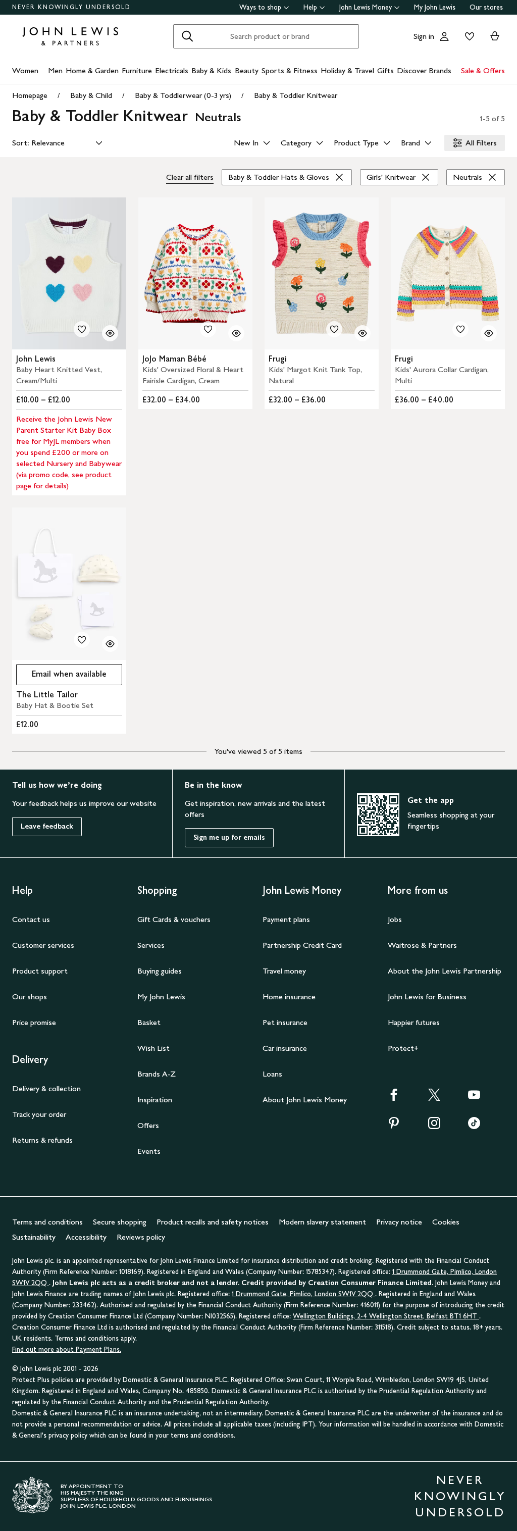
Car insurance (285, 1048)
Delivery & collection (46, 1088)
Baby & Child (91, 95)
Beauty (246, 70)
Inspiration (154, 1099)
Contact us (31, 919)
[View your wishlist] (467, 36)
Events (149, 1151)
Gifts (385, 70)
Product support (40, 971)
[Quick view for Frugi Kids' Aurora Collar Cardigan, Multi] (489, 333)
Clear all (190, 177)
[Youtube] (474, 1098)
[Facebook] (394, 1098)
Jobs (395, 919)
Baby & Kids (211, 70)
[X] (434, 1098)
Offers (148, 1125)
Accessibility (86, 1237)
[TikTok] (474, 1126)
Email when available (61, 676)
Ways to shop (260, 7)
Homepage (29, 95)
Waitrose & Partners (422, 945)
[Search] (187, 36)
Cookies (445, 1222)
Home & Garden (92, 70)
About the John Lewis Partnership (444, 971)
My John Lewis (434, 7)
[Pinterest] (394, 1126)
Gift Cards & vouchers (174, 919)
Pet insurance (285, 1022)
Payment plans (286, 919)
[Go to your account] (444, 36)
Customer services (43, 945)
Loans (272, 1074)
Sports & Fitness (290, 70)
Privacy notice (399, 1222)
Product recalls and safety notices (213, 1222)
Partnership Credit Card (302, 945)
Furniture (137, 70)
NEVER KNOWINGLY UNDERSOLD (71, 7)
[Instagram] (434, 1126)
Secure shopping (119, 1222)
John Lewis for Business (427, 996)
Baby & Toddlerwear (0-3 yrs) (183, 95)
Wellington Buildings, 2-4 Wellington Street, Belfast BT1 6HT (386, 1316)
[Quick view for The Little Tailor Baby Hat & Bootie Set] (110, 644)
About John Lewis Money (305, 1099)
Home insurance (289, 996)
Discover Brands (424, 70)
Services (151, 945)
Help (310, 7)
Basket (149, 1022)
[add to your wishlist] (82, 329)
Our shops (29, 996)
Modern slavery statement (322, 1222)
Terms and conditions (47, 1222)
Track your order (39, 1114)
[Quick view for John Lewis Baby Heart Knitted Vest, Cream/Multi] (110, 333)
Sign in (423, 36)
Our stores (486, 7)
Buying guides (159, 971)
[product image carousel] (69, 273)
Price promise (34, 1022)
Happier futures (414, 1022)
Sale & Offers (483, 70)
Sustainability (34, 1237)
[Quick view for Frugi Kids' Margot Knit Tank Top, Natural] (362, 333)
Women (25, 70)
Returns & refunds (42, 1140)
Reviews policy (141, 1237)
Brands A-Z (156, 1074)
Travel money (284, 971)
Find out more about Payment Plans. (66, 1349)
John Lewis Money (365, 7)
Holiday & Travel (347, 70)
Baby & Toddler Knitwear (295, 95)
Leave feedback (47, 826)
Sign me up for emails (229, 837)
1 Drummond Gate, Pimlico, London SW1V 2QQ (303, 1294)
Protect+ (403, 1048)
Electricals (171, 70)
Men (55, 70)
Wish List (153, 1048)
